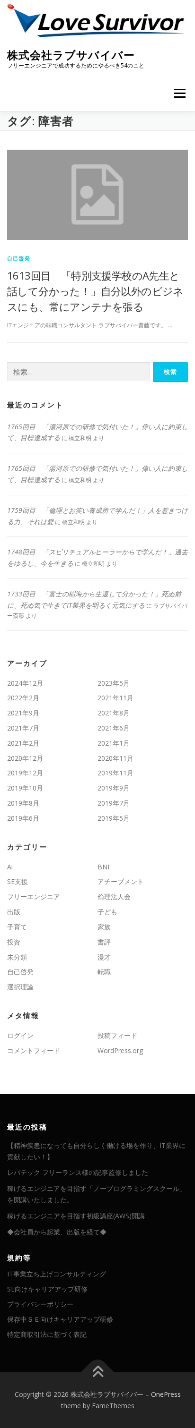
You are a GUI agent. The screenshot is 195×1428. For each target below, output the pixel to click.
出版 (13, 911)
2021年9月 (23, 712)
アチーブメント (121, 881)
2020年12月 (25, 758)
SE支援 (17, 881)
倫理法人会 (114, 896)
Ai (10, 866)
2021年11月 (115, 697)
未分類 (17, 956)
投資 (13, 941)
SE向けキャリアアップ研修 (47, 1288)
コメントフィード (33, 1050)
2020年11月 (115, 758)
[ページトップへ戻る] (98, 1372)
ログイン (20, 1035)
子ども (107, 911)
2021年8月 (114, 712)
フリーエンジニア (33, 896)
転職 (104, 971)
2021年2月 (23, 743)
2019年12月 (25, 772)
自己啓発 (18, 258)
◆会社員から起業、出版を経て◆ (56, 1231)
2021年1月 (114, 743)
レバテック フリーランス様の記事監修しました (77, 1172)
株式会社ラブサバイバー (71, 55)
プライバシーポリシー (40, 1304)
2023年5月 (114, 683)
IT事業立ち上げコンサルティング (56, 1273)
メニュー (179, 94)
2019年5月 (114, 818)
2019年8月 (23, 803)
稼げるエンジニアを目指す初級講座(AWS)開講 (76, 1215)
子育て (17, 926)
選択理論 (20, 986)
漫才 (104, 956)
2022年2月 (23, 697)
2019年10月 (25, 787)
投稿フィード (117, 1035)
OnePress (166, 1394)
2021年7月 (23, 727)
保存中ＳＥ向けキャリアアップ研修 (60, 1319)
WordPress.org (120, 1050)
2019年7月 (114, 803)
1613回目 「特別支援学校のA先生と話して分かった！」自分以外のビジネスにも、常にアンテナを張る (95, 291)
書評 (104, 941)
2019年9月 (114, 787)
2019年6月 (23, 818)
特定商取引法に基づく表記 (47, 1334)
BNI (103, 866)
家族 (104, 926)
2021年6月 (114, 727)
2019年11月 (115, 772)
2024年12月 (25, 683)
